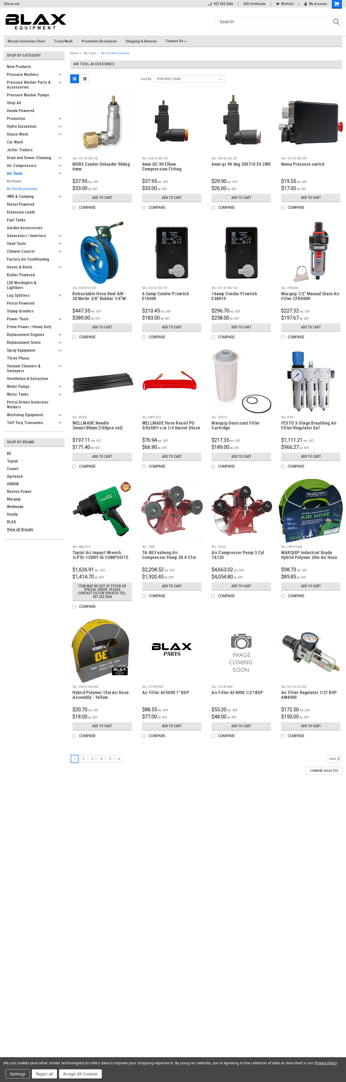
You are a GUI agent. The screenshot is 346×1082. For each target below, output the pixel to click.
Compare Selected (324, 771)
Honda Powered (20, 110)
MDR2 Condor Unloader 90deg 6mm (101, 166)
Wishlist (287, 4)
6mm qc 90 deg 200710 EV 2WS (241, 164)
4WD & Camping (20, 196)
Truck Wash (63, 41)
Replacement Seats (24, 342)
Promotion (16, 118)
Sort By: (146, 79)
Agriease (15, 476)
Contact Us (175, 41)
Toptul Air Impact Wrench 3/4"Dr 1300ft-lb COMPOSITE (100, 555)
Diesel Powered (20, 204)
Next (333, 759)
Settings (18, 1074)
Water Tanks (18, 394)
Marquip (14, 499)
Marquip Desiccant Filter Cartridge (236, 425)
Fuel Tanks (16, 220)
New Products (19, 66)
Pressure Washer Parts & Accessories (29, 85)
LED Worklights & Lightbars (21, 285)
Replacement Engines (25, 334)
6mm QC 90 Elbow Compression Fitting (162, 166)
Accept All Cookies (80, 1074)
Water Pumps (18, 386)
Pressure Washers (23, 74)
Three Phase (18, 358)
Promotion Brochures (99, 41)
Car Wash (15, 142)
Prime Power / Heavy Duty (29, 326)
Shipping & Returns (141, 41)
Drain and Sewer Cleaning (29, 157)
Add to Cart (102, 198)
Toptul (12, 461)
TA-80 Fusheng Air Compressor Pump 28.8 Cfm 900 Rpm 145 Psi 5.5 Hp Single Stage (171, 555)
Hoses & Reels (19, 267)
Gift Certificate (254, 4)
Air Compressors (21, 165)
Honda (12, 514)
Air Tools (15, 173)
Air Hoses (14, 181)
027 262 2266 (223, 4)
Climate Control (20, 251)
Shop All (14, 102)
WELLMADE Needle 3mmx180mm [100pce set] (97, 425)
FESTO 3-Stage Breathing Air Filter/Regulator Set (309, 425)
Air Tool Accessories (22, 188)
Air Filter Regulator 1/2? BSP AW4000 (309, 695)
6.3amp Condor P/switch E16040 (165, 296)
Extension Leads (21, 212)
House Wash (17, 134)
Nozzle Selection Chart (26, 41)
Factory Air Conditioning (28, 259)
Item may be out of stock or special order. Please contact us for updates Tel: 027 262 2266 (102, 591)
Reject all (44, 1074)
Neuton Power (19, 491)
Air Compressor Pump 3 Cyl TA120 (238, 555)
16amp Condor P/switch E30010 (234, 296)
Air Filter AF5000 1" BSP (165, 692)
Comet (12, 468)
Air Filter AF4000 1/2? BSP (237, 692)
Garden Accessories (24, 227)
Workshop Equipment (25, 414)
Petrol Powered (20, 303)
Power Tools (18, 319)
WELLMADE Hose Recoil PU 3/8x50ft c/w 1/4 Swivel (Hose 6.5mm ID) (171, 426)
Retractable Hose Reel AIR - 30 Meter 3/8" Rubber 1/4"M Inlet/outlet (99, 296)
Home (74, 53)
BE (9, 453)
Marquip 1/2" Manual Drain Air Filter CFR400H (310, 296)
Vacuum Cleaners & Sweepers (24, 368)
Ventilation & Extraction (27, 378)
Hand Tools (16, 243)
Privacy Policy (326, 1062)
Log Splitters (18, 295)
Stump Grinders (20, 311)
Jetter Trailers (20, 150)
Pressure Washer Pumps (28, 95)
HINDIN (13, 484)
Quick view (102, 151)
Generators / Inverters (26, 235)
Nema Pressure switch (302, 164)
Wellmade (15, 506)
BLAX (11, 521)
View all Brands (20, 529)
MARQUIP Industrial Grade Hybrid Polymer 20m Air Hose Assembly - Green (309, 555)
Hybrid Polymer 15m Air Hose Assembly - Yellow (100, 695)
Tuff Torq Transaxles (25, 422)
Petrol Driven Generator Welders (28, 404)
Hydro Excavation (21, 126)
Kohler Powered (21, 275)
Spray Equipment (21, 350)
